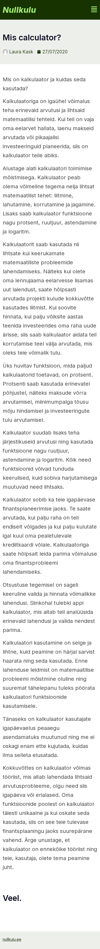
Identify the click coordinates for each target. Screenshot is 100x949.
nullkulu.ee (12, 939)
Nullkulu (19, 10)
